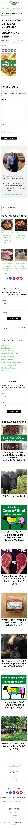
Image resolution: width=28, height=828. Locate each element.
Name (3, 124)
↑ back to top (14, 765)
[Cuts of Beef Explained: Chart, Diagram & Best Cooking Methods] (14, 529)
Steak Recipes (6, 371)
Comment (5, 99)
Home (3, 8)
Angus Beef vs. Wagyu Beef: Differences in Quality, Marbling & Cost (14, 580)
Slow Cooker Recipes (8, 368)
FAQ (14, 776)
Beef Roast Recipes (8, 351)
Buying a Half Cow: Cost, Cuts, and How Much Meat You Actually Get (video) (14, 456)
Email (3, 131)
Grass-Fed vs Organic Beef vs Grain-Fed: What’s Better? (14, 622)
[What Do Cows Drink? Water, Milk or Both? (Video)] (14, 741)
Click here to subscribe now (14, 801)
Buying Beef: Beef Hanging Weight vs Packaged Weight (14, 705)
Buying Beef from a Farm (9, 353)
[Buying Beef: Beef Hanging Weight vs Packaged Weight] (14, 699)
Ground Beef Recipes (8, 356)
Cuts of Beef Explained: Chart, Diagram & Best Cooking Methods (14, 536)
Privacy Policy (14, 778)
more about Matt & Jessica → (14, 194)
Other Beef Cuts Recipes (9, 365)
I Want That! (14, 318)
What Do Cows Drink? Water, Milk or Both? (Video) (14, 746)
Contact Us (14, 813)
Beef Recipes (5, 348)
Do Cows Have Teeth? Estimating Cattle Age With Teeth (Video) (14, 664)
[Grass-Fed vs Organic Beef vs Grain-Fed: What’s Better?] (14, 617)
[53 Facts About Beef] (14, 493)
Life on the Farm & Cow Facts (11, 362)
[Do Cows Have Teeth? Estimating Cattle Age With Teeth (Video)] (14, 658)
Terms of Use (14, 781)
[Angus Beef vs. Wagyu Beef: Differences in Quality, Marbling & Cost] (14, 573)
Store (14, 817)
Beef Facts (5, 345)
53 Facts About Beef (14, 496)
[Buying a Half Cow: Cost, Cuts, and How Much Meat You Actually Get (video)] (14, 450)
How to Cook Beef (7, 359)
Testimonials (14, 815)
